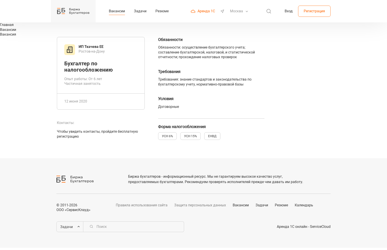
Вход (289, 11)
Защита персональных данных (200, 205)
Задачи (262, 205)
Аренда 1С (206, 11)
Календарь (304, 205)
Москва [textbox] (236, 11)
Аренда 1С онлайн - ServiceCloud (304, 226)
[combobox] (236, 11)
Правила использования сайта (142, 205)
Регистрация (314, 11)
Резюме (281, 205)
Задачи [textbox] (66, 227)
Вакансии (241, 205)
